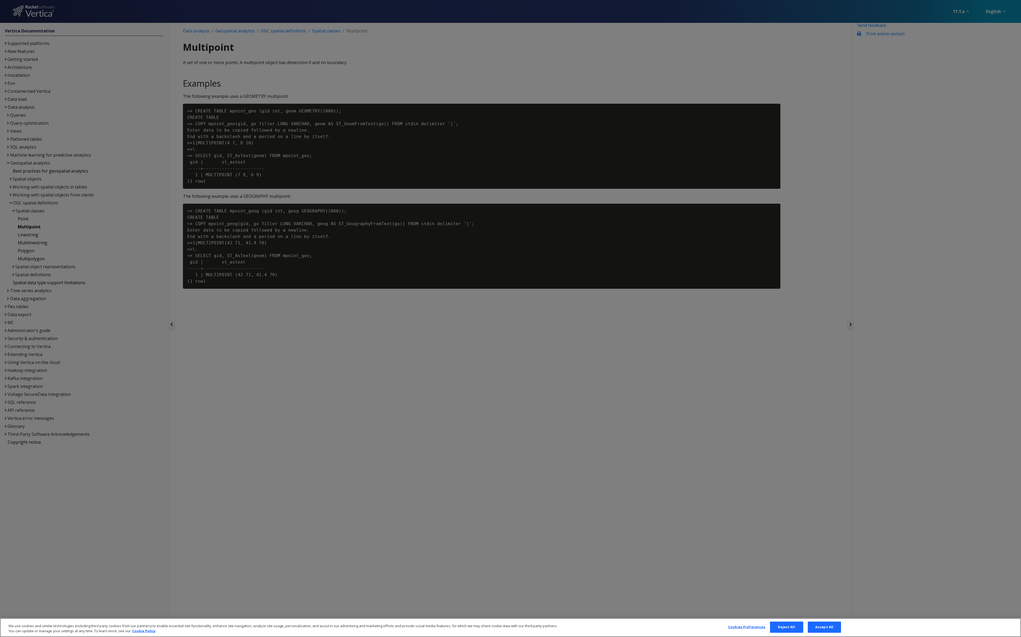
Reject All (786, 627)
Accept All (824, 627)
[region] (510, 627)
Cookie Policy (144, 631)
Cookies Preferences (746, 627)
